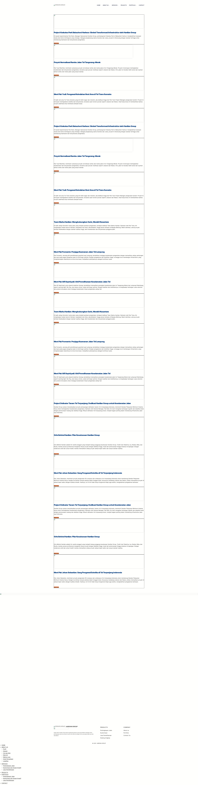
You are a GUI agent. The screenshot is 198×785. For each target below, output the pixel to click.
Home (98, 5)
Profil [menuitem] (4, 749)
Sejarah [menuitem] (5, 751)
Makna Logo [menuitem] (6, 757)
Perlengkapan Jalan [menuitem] (9, 765)
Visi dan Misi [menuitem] (6, 753)
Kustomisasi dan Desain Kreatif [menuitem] (12, 767)
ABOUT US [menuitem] (5, 747)
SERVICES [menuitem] (5, 764)
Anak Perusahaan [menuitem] (8, 759)
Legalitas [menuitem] (5, 761)
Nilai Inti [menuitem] (5, 755)
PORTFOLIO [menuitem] (5, 774)
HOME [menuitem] (3, 745)
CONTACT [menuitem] (5, 783)
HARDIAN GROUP (72, 726)
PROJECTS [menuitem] (5, 772)
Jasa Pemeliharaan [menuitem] (8, 769)
